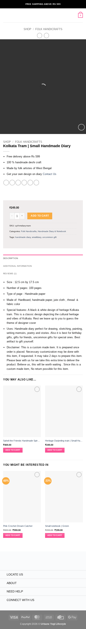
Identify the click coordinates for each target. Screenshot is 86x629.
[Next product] (39, 35)
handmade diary (23, 237)
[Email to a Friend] (24, 182)
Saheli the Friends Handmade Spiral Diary (22, 440)
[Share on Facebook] (12, 182)
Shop (27, 29)
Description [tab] (10, 258)
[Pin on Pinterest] (30, 182)
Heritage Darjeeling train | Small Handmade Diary (64, 440)
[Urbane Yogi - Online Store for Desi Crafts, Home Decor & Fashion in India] (43, 15)
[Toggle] (3, 574)
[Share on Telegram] (36, 182)
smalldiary (36, 237)
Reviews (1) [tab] (9, 273)
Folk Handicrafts (48, 29)
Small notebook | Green (57, 526)
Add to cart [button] (12, 450)
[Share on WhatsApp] (6, 182)
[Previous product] (46, 35)
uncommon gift (49, 237)
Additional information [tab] (17, 266)
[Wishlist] (81, 127)
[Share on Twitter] (18, 182)
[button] (5, 15)
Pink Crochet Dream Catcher (18, 526)
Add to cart (40, 215)
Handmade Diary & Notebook (52, 231)
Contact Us (49, 174)
